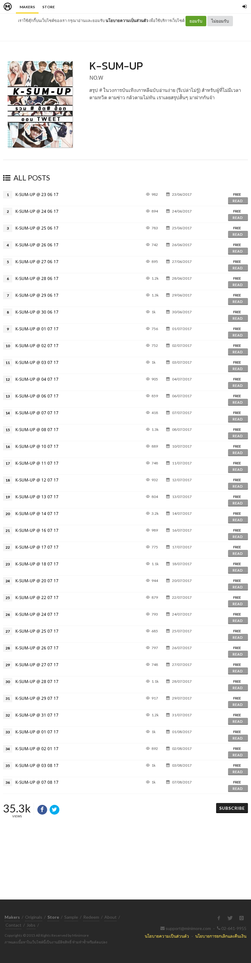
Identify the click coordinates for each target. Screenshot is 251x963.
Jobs (31, 925)
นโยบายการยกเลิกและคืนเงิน (220, 936)
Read (238, 201)
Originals (33, 917)
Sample (71, 917)
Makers (27, 7)
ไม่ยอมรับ (220, 21)
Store (48, 7)
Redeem (91, 917)
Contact (13, 925)
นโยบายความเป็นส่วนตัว (127, 20)
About (110, 917)
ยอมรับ (195, 21)
